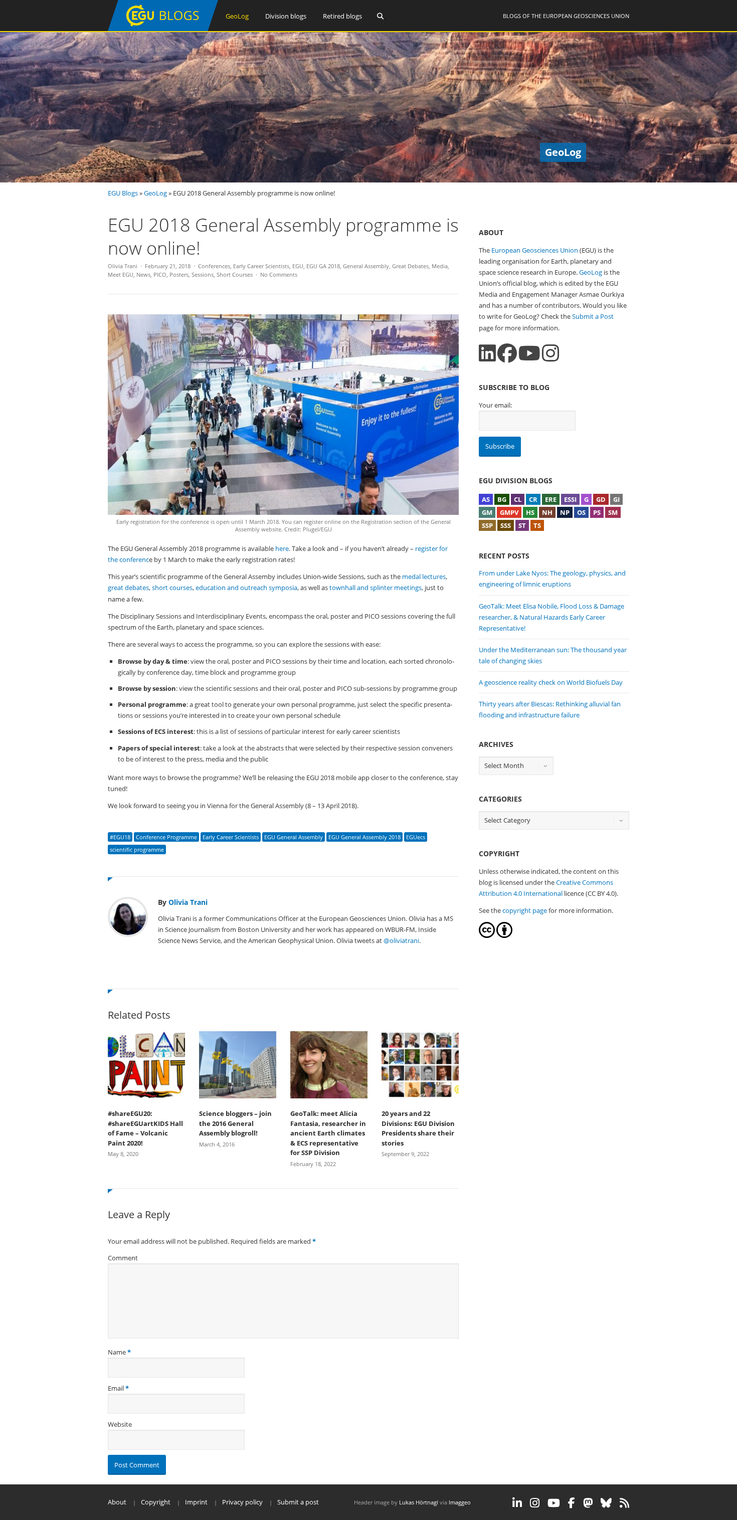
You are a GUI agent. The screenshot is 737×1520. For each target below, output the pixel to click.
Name (117, 1352)
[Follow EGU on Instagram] (534, 1502)
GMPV (509, 512)
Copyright (155, 1501)
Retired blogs (342, 16)
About (117, 1501)
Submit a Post (593, 316)
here (282, 548)
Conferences (214, 266)
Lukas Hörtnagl (418, 1502)
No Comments (278, 274)
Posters (179, 274)
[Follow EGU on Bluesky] (606, 1502)
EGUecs (415, 837)
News (143, 274)
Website (120, 1424)
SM (613, 512)
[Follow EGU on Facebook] (571, 1502)
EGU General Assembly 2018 (364, 837)
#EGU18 (120, 837)
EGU (297, 266)
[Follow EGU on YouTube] (553, 1502)
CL (517, 499)
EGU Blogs (123, 193)
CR (533, 499)
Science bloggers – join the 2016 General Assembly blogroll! (235, 1123)
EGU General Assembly (293, 837)
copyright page (524, 910)
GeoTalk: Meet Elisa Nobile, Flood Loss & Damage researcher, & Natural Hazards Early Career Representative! (551, 617)
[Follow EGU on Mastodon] (588, 1502)
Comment (123, 1257)
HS (530, 512)
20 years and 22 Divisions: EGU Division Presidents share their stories (418, 1128)
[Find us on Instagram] (550, 353)
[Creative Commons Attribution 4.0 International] (487, 935)
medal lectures (424, 576)
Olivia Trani (122, 266)
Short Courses (235, 274)
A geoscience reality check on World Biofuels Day (551, 682)
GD (601, 499)
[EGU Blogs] (163, 29)
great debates (128, 587)
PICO (159, 274)
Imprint (196, 1501)
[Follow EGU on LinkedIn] (517, 1502)
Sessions (203, 274)
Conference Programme (166, 837)
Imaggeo (460, 1502)
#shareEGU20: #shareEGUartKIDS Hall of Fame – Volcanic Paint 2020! (145, 1128)
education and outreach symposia (246, 587)
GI (616, 499)
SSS (505, 525)
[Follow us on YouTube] (529, 353)
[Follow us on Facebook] (507, 353)
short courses (172, 587)
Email (116, 1388)
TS (537, 525)
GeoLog (237, 16)
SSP (487, 525)
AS (486, 499)
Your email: (495, 405)
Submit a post (298, 1501)
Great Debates (410, 266)
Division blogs (285, 16)
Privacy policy (242, 1501)
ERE (551, 499)
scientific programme (137, 849)
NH (547, 512)
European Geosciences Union (586, 16)
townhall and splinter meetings (375, 587)
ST (522, 525)
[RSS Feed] (624, 1502)
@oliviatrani (401, 940)
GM (487, 512)
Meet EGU (120, 274)
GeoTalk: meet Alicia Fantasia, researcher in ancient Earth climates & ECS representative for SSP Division (328, 1133)
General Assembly (366, 266)
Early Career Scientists (261, 266)
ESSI (570, 499)
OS (581, 512)
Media (440, 266)
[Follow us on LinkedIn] (487, 353)
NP (565, 512)
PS (597, 512)
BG (501, 499)
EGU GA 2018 (323, 266)
